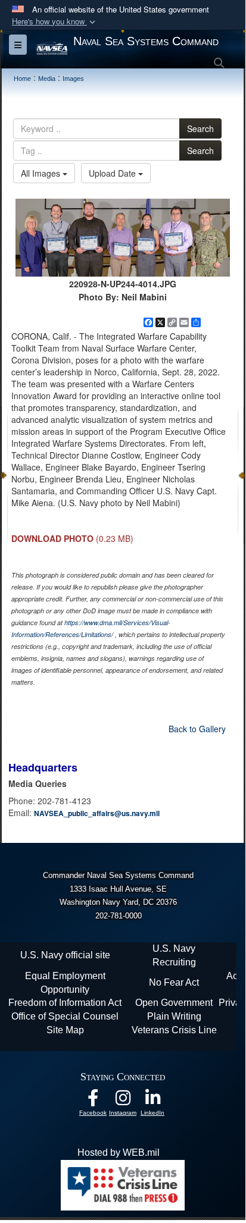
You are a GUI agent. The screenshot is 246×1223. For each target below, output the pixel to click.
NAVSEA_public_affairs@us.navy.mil (97, 813)
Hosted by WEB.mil (118, 1152)
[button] (55, 21)
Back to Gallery (197, 729)
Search (200, 128)
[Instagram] (123, 1101)
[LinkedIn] (152, 1101)
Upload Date (113, 173)
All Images (42, 173)
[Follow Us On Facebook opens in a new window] (93, 1101)
